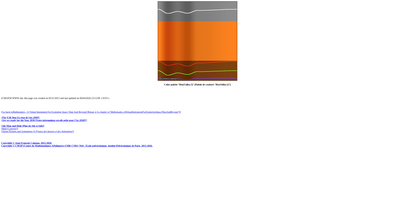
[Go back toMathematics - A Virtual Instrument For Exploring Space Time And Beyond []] (91, 112)
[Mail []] (9, 128)
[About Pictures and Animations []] (37, 131)
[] (20, 117)
